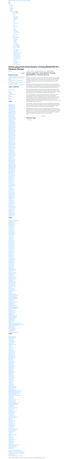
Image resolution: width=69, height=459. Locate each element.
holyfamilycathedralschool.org (13, 325)
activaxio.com (10, 266)
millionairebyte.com (11, 329)
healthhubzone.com (11, 347)
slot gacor (16, 63)
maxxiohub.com (11, 239)
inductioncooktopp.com (12, 316)
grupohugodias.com (12, 417)
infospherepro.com (11, 273)
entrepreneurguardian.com (13, 308)
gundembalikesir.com (12, 344)
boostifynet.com (11, 248)
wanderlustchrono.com (12, 282)
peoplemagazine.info (12, 337)
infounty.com (10, 409)
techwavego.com (11, 150)
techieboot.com (11, 343)
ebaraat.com (10, 349)
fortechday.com (11, 331)
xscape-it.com (11, 398)
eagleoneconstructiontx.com (13, 298)
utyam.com (10, 433)
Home (11, 4)
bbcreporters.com (11, 388)
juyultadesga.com (11, 406)
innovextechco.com (11, 137)
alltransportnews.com (12, 386)
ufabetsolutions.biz (11, 371)
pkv (14, 14)
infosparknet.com (11, 176)
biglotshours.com (11, 354)
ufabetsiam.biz (11, 363)
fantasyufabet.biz (11, 362)
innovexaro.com (11, 174)
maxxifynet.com (11, 230)
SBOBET (11, 9)
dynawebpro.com (11, 195)
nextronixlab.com (11, 182)
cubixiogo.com (11, 201)
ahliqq (9, 95)
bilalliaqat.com (11, 314)
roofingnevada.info (11, 318)
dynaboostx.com (11, 255)
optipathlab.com (11, 225)
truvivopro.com (11, 235)
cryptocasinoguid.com (12, 389)
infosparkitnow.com (11, 113)
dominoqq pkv (11, 96)
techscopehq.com (11, 172)
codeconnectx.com (11, 129)
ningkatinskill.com (11, 421)
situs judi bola (16, 44)
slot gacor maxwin (17, 50)
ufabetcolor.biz (11, 368)
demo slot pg (16, 54)
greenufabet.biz (11, 367)
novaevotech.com (11, 136)
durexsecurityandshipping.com (13, 403)
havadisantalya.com (11, 341)
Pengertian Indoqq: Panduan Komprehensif (16, 84)
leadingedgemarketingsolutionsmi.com (15, 390)
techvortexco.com (11, 114)
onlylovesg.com (11, 300)
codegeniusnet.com (11, 122)
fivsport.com (10, 422)
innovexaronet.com (11, 131)
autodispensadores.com (12, 315)
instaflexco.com (11, 256)
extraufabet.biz (11, 369)
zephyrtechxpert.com (12, 147)
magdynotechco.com (12, 112)
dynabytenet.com (11, 158)
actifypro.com (10, 254)
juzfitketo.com (11, 442)
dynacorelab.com (11, 232)
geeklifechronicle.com (12, 272)
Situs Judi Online (13, 11)
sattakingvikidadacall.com (13, 305)
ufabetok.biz (10, 381)
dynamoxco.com (11, 191)
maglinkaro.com (11, 157)
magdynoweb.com (11, 154)
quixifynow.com (11, 178)
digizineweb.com (11, 128)
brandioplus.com (11, 194)
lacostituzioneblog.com (12, 434)
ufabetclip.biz (10, 360)
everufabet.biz (11, 382)
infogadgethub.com (11, 105)
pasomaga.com (11, 443)
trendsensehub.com (11, 284)
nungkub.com (10, 438)
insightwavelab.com (11, 278)
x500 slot (20, 452)
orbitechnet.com (11, 203)
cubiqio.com (10, 271)
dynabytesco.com (11, 267)
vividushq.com (11, 199)
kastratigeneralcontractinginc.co (14, 391)
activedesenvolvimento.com (13, 301)
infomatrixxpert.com (12, 130)
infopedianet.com (11, 168)
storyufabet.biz (11, 378)
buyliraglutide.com (11, 355)
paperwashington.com (12, 310)
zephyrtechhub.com (12, 207)
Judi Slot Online (15, 46)
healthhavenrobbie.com (12, 296)
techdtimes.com (11, 342)
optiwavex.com (11, 204)
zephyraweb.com (11, 240)
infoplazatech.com (11, 116)
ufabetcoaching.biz (11, 327)
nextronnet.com (11, 190)
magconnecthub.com (12, 165)
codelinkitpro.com (11, 106)
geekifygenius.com (11, 288)
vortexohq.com (11, 275)
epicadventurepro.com (12, 276)
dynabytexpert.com (11, 185)
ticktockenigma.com (12, 285)
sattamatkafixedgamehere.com (13, 307)
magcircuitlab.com (11, 139)
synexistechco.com (11, 234)
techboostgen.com (11, 107)
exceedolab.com (11, 265)
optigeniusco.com (11, 243)
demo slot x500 (17, 47)
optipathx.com (11, 181)
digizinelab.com (11, 149)
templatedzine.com (11, 423)
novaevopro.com (11, 245)
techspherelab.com (11, 160)
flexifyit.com (10, 186)
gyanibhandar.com (11, 358)
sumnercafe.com (11, 426)
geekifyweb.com (11, 115)
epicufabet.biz (11, 379)
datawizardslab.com (12, 270)
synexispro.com (11, 320)
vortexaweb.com (11, 241)
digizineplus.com (11, 173)
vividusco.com (11, 236)
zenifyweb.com (11, 291)
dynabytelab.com (11, 226)
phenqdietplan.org (11, 425)
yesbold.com (10, 346)
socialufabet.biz (11, 372)
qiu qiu (15, 19)
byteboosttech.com (11, 351)
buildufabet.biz (11, 385)
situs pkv (14, 452)
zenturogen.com (11, 192)
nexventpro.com (11, 249)
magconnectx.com (11, 319)
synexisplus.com (11, 228)
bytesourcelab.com (11, 175)
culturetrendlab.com (12, 283)
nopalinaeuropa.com (12, 447)
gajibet (13, 454)
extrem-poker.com (11, 413)
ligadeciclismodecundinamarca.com (14, 323)
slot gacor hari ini (17, 57)
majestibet (21, 453)
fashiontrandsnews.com (12, 387)
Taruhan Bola (14, 36)
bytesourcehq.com (11, 124)
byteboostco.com (11, 141)
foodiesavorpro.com (12, 274)
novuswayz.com (11, 253)
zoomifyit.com (11, 216)
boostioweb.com (11, 222)
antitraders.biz (11, 396)
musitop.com (10, 432)
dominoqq (16, 23)
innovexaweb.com (11, 193)
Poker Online (14, 12)
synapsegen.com (11, 196)
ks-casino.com (11, 414)
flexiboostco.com (11, 221)
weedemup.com (11, 311)
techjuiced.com (11, 350)
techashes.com (11, 338)
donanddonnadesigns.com (13, 297)
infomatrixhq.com (11, 133)
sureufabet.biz (11, 376)
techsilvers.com (11, 420)
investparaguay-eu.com (12, 411)
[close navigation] (9, 3)
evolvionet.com (11, 227)
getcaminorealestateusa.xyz (13, 332)
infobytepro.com (11, 120)
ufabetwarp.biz (11, 359)
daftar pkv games (11, 89)
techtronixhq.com (11, 104)
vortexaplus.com (11, 200)
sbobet (15, 40)
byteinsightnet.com (11, 125)
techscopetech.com (11, 152)
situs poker (16, 453)
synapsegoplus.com (11, 167)
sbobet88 (16, 39)
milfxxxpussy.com (11, 430)
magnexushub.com (11, 352)
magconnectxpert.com (12, 143)
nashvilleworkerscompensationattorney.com (16, 324)
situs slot (53, 96)
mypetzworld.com (11, 408)
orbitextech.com (11, 289)
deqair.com (10, 418)
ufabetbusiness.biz (11, 365)
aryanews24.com (11, 397)
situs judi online (17, 32)
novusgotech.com (11, 189)
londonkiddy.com (11, 326)
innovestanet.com (11, 184)
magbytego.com (11, 121)
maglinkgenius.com (11, 138)
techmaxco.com (11, 264)
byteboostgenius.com (12, 166)
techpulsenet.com (11, 146)
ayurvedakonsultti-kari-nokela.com (14, 395)
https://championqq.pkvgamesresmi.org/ (15, 455)
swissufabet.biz (11, 364)
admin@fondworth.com (40, 71)
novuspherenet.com (11, 202)
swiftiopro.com (11, 261)
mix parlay (16, 43)
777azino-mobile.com (12, 399)
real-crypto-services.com (12, 407)
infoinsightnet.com (11, 123)
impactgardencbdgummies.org (13, 444)
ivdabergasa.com (11, 405)
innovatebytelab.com (12, 119)
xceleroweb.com (11, 212)
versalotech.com (11, 263)
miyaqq (9, 454)
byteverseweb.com (11, 164)
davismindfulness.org (12, 328)
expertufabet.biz (11, 361)
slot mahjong (16, 49)
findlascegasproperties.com (13, 294)
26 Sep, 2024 (30, 71)
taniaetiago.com (11, 441)
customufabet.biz (11, 377)
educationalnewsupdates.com (13, 220)
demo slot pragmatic (17, 53)
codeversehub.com (11, 163)
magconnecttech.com (12, 290)
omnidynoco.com (11, 205)
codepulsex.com (11, 151)
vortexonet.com (11, 229)
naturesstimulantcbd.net (12, 446)
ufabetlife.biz (10, 370)
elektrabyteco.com (11, 142)
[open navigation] (9, 2)
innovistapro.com (11, 257)
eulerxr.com (10, 287)
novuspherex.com (11, 244)
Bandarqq (12, 5)
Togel (11, 10)
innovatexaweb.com (12, 111)
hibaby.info (10, 309)
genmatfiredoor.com (12, 293)
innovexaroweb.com (12, 155)
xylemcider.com (11, 440)
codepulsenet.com (11, 169)
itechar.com (10, 345)
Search (9, 71)
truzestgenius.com (11, 145)
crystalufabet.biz (11, 380)
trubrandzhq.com (11, 247)
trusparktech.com (11, 246)
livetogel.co (10, 292)
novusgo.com (10, 280)
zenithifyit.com (11, 238)
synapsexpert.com (11, 209)
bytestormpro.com (11, 281)
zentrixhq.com (11, 183)
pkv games (16, 16)
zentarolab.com (11, 210)
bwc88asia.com (11, 412)
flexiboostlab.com (11, 258)
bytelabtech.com (11, 110)
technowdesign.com (12, 402)
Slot (11, 6)
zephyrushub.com (11, 223)
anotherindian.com (11, 439)
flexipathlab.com (11, 198)
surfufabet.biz (10, 373)
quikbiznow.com (11, 211)
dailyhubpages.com (11, 302)
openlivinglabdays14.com (12, 394)
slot (14, 48)
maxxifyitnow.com (11, 177)
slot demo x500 (17, 55)
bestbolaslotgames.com (12, 306)
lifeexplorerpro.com (11, 279)
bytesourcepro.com (11, 159)
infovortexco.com (11, 148)
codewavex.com (11, 140)
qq (14, 15)
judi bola (15, 38)
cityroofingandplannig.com (13, 404)
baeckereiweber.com (12, 336)
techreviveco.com (11, 156)
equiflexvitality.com (11, 299)
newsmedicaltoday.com (12, 317)
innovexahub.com (11, 231)
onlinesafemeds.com (12, 356)
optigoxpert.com (11, 252)
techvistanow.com (11, 132)
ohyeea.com (10, 435)
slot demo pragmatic (12, 94)
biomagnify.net (11, 448)
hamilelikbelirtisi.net (11, 262)
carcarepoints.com (11, 415)
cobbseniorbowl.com (12, 400)
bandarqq (16, 17)
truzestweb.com (11, 208)
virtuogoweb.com (11, 353)
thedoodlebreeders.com (12, 416)
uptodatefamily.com (12, 431)
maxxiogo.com (11, 187)
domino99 (16, 18)
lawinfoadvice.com (11, 424)
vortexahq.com (11, 237)
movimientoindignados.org (13, 429)
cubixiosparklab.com (12, 134)
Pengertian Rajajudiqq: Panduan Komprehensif (16, 76)
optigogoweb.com (11, 213)
